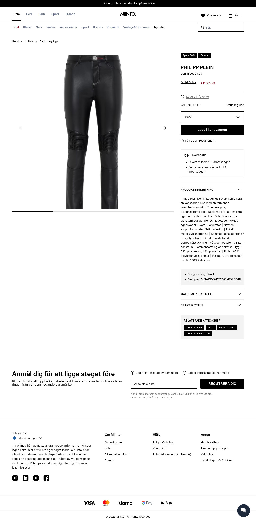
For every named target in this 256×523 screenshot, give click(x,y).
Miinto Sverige (27, 438)
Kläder (27, 27)
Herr (29, 14)
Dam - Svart (227, 327)
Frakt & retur (192, 305)
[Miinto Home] (128, 14)
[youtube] (36, 478)
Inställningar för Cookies (216, 460)
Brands (98, 27)
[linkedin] (25, 478)
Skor (39, 27)
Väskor (51, 27)
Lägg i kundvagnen (212, 129)
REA (16, 27)
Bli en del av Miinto (117, 454)
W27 (188, 117)
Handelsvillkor (210, 442)
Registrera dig (222, 383)
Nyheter (159, 27)
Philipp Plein (197, 67)
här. (171, 397)
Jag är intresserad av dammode (157, 373)
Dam (17, 14)
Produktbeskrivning (197, 189)
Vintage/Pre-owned (136, 27)
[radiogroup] (187, 372)
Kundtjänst (160, 448)
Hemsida (17, 41)
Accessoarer (68, 27)
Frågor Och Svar (163, 442)
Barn (42, 14)
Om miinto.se (113, 442)
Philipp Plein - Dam (198, 333)
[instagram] (15, 478)
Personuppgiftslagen (214, 448)
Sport (85, 27)
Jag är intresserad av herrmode (208, 373)
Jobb (108, 448)
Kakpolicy (207, 454)
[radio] (132, 373)
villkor (180, 394)
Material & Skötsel (196, 294)
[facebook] (46, 478)
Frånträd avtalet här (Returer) (172, 454)
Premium (113, 27)
